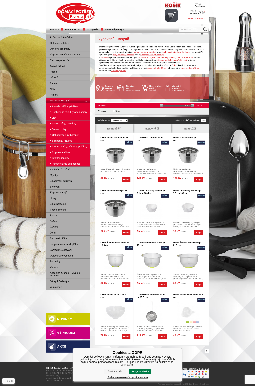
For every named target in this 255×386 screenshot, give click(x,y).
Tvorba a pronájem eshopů (169, 384)
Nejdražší (190, 128)
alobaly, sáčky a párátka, (145, 52)
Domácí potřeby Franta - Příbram (75, 13)
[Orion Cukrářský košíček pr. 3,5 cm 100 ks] (188, 207)
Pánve (53, 83)
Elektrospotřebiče (59, 60)
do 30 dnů (155, 88)
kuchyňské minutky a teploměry (176, 52)
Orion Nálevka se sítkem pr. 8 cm (188, 295)
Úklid (52, 232)
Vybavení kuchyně (60, 100)
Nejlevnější (152, 128)
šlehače (130, 54)
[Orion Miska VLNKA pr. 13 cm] (115, 311)
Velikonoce (56, 287)
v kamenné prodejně (133, 88)
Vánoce (54, 267)
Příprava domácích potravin (65, 54)
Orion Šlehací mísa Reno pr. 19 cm (151, 243)
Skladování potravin (61, 181)
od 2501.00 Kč (110, 88)
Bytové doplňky (58, 238)
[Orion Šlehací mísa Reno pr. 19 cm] (152, 259)
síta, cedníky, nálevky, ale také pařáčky (175, 57)
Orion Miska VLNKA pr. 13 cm (113, 295)
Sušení (54, 221)
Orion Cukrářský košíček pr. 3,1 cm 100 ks (151, 191)
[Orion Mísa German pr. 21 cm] (188, 154)
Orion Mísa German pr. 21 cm (186, 138)
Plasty (53, 215)
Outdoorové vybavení (61, 255)
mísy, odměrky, (120, 54)
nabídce (105, 57)
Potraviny (55, 261)
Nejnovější (113, 128)
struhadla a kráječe (146, 57)
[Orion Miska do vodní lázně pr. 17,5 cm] (152, 311)
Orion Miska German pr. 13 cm (114, 138)
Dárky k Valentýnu (60, 281)
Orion (174, 65)
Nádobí (54, 77)
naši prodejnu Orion (190, 68)
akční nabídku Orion (156, 68)
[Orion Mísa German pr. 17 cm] (152, 154)
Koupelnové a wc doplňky (64, 244)
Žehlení (54, 227)
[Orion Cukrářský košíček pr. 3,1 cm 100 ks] (152, 207)
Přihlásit (198, 4)
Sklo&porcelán (58, 204)
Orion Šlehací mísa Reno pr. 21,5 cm (187, 243)
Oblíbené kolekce (59, 43)
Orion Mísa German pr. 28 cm (113, 191)
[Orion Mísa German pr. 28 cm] (115, 207)
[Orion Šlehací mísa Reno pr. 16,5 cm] (115, 259)
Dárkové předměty (60, 48)
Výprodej (66, 333)
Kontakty (54, 29)
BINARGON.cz (186, 384)
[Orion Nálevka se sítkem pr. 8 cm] (188, 311)
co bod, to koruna (178, 88)
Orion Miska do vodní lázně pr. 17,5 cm (151, 295)
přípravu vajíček (163, 60)
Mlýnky (54, 175)
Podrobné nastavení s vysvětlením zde (127, 377)
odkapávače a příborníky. (152, 54)
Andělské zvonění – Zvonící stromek (65, 274)
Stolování (55, 186)
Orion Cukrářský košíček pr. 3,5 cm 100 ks (187, 191)
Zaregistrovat (200, 6)
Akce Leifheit (57, 66)
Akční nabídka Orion (61, 37)
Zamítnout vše (115, 371)
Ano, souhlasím (140, 371)
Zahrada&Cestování (61, 250)
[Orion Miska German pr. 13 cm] (115, 154)
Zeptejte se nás (73, 29)
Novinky (64, 319)
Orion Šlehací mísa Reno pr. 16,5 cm (114, 243)
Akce (61, 346)
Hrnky (53, 198)
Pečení (54, 71)
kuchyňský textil (180, 60)
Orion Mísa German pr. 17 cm (150, 138)
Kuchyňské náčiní (60, 169)
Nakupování (93, 29)
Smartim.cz (204, 384)
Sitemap (205, 369)
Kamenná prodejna (114, 29)
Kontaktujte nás (118, 70)
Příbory (54, 94)
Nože (53, 89)
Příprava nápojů (58, 192)
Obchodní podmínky (188, 369)
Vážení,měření (58, 209)
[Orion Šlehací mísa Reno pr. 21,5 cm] (188, 259)
